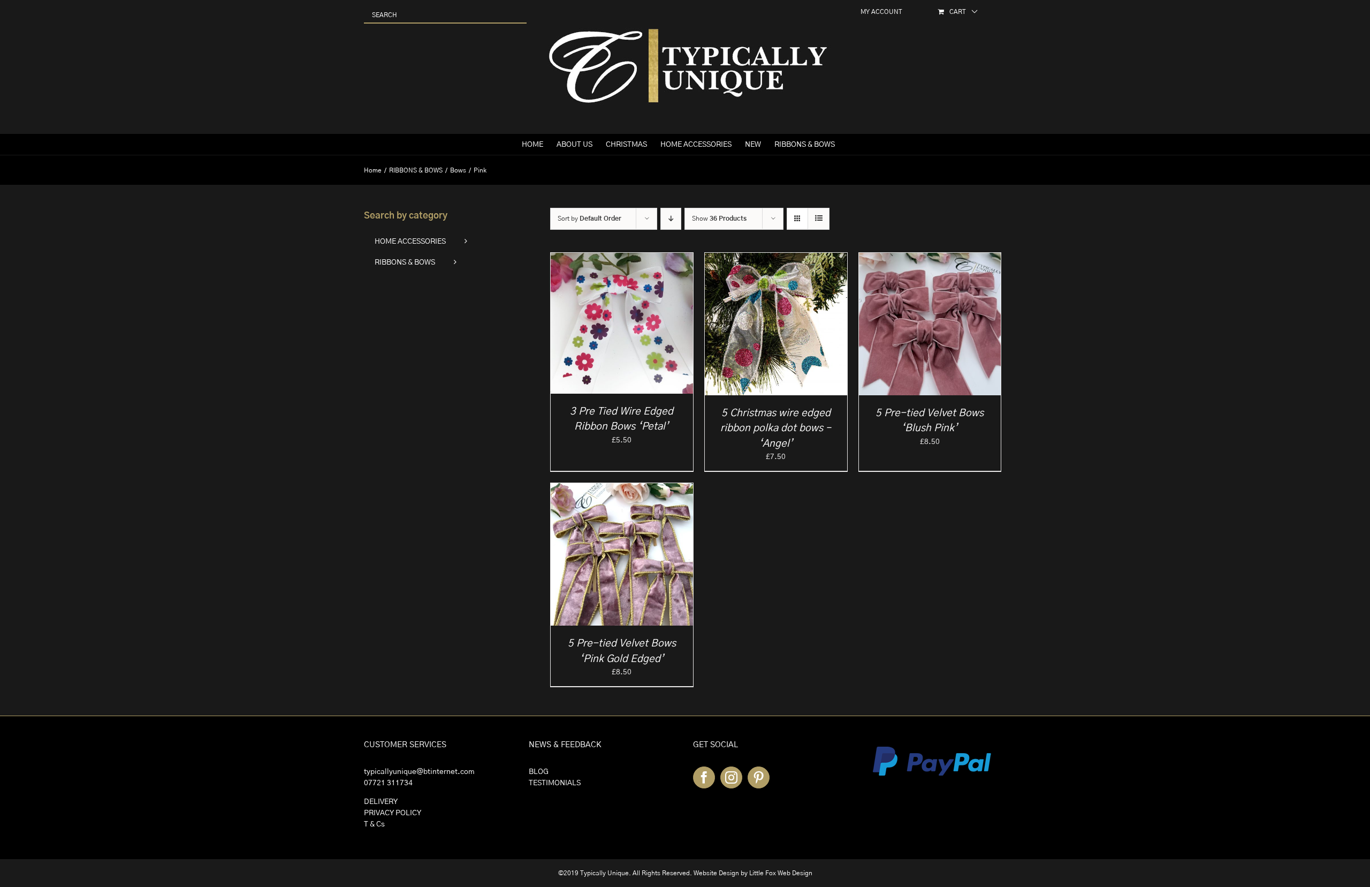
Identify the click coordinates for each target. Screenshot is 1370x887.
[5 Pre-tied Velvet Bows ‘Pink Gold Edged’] (622, 488)
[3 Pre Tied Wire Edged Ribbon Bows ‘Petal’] (622, 258)
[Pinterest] (759, 777)
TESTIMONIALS (555, 783)
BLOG (539, 772)
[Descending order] (670, 219)
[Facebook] (704, 777)
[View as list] (818, 218)
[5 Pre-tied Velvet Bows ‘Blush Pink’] (930, 258)
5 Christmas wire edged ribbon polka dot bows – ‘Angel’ (775, 428)
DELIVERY (381, 802)
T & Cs (374, 824)
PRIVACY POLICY (392, 813)
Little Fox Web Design (780, 873)
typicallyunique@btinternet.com (419, 772)
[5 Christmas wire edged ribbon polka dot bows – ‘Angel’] (776, 258)
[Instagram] (731, 777)
